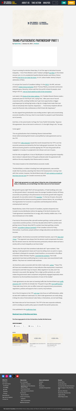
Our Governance (6, 383)
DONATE (71, 3)
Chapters (23, 398)
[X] (14, 376)
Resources (41, 386)
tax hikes (52, 73)
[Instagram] (6, 376)
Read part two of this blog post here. (25, 314)
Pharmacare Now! (25, 389)
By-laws (5, 389)
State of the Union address (31, 96)
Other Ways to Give (63, 396)
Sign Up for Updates (7, 397)
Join (64, 3)
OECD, (47, 84)
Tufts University (25, 143)
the (19, 77)
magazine (26, 87)
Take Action (36, 2)
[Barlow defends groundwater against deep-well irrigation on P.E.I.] (55, 338)
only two (36, 293)
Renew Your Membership (64, 393)
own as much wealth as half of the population (37, 91)
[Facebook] (10, 376)
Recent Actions (25, 394)
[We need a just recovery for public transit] (20, 338)
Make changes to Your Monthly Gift (66, 388)
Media (40, 384)
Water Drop (24, 387)
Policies (5, 393)
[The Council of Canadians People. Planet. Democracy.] (9, 2)
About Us (25, 2)
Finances (5, 391)
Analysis (46, 2)
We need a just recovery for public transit (20, 343)
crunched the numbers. (42, 256)
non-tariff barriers (57, 284)
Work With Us (5, 395)
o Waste (28, 384)
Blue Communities (25, 400)
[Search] (56, 2)
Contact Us (5, 399)
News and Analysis (44, 380)
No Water (23, 384)
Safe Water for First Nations (28, 386)
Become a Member (63, 391)
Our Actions (23, 393)
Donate (60, 380)
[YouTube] (17, 376)
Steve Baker (40, 319)
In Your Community (25, 396)
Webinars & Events (25, 402)
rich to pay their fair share (28, 77)
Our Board (5, 385)
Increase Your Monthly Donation (66, 386)
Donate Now (61, 382)
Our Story (4, 382)
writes (52, 265)
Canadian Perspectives (44, 387)
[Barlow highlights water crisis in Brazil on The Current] (38, 338)
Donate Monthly (62, 384)
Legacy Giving (61, 394)
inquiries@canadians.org (67, 408)
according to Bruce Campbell (27, 227)
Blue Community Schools (27, 391)
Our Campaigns (24, 382)
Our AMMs (5, 387)
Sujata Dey (17, 43)
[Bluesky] (3, 376)
